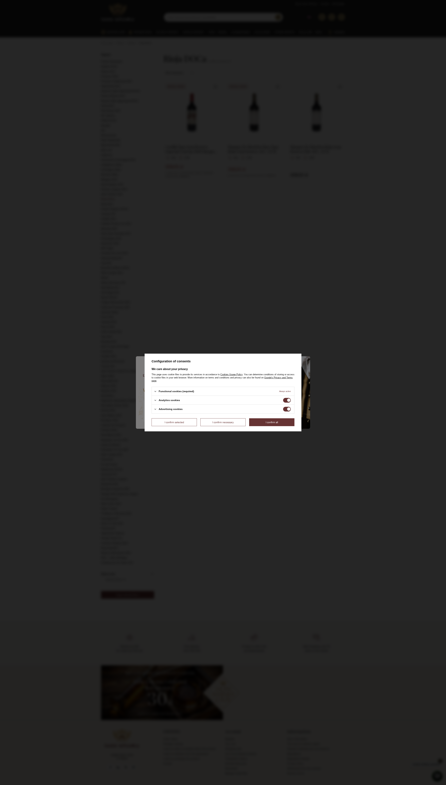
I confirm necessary (223, 422)
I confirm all (272, 422)
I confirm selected (174, 422)
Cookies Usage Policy (231, 374)
